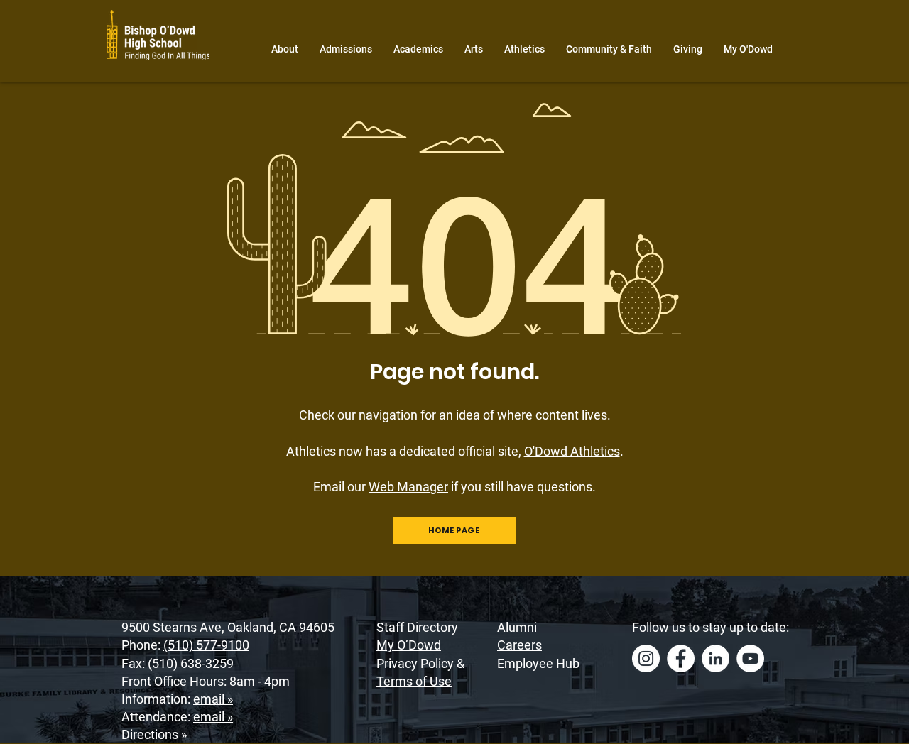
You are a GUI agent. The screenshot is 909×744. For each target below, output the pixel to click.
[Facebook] (681, 658)
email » (213, 698)
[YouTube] (750, 658)
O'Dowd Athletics (572, 451)
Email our (380, 486)
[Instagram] (646, 658)
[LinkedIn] (715, 658)
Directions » (154, 734)
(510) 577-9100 (206, 645)
